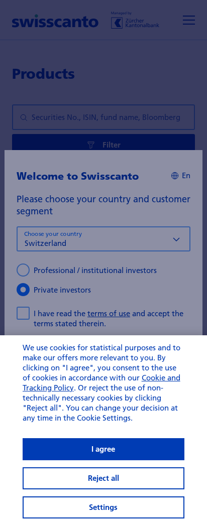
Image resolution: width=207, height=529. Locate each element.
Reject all (103, 478)
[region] (103, 432)
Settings (103, 507)
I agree (103, 449)
